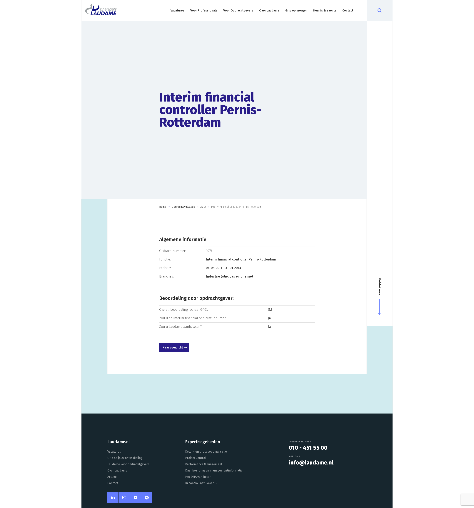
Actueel (112, 477)
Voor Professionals (203, 10)
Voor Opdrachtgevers (238, 10)
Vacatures (177, 10)
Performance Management (203, 464)
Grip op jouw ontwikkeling (124, 458)
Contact (347, 10)
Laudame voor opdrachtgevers (128, 464)
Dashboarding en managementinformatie (214, 470)
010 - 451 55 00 (308, 447)
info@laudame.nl (311, 462)
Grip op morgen (296, 10)
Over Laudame (269, 10)
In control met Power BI (201, 483)
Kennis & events (324, 10)
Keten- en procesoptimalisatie (206, 451)
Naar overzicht (173, 347)
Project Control (195, 458)
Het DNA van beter (198, 477)
